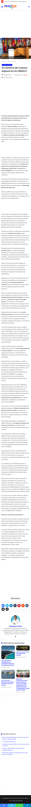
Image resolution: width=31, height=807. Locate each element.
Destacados (16, 598)
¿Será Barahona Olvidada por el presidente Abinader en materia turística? (7, 663)
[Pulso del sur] (10, 6)
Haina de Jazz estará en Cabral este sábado (22, 653)
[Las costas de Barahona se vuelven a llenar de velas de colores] (8, 674)
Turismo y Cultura (11, 61)
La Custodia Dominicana (8, 741)
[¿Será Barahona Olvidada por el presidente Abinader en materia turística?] (8, 652)
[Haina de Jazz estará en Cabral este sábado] (23, 648)
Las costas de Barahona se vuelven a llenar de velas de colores (7, 683)
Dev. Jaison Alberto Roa (16, 800)
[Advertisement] (15, 17)
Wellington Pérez (8, 75)
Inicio (4, 61)
